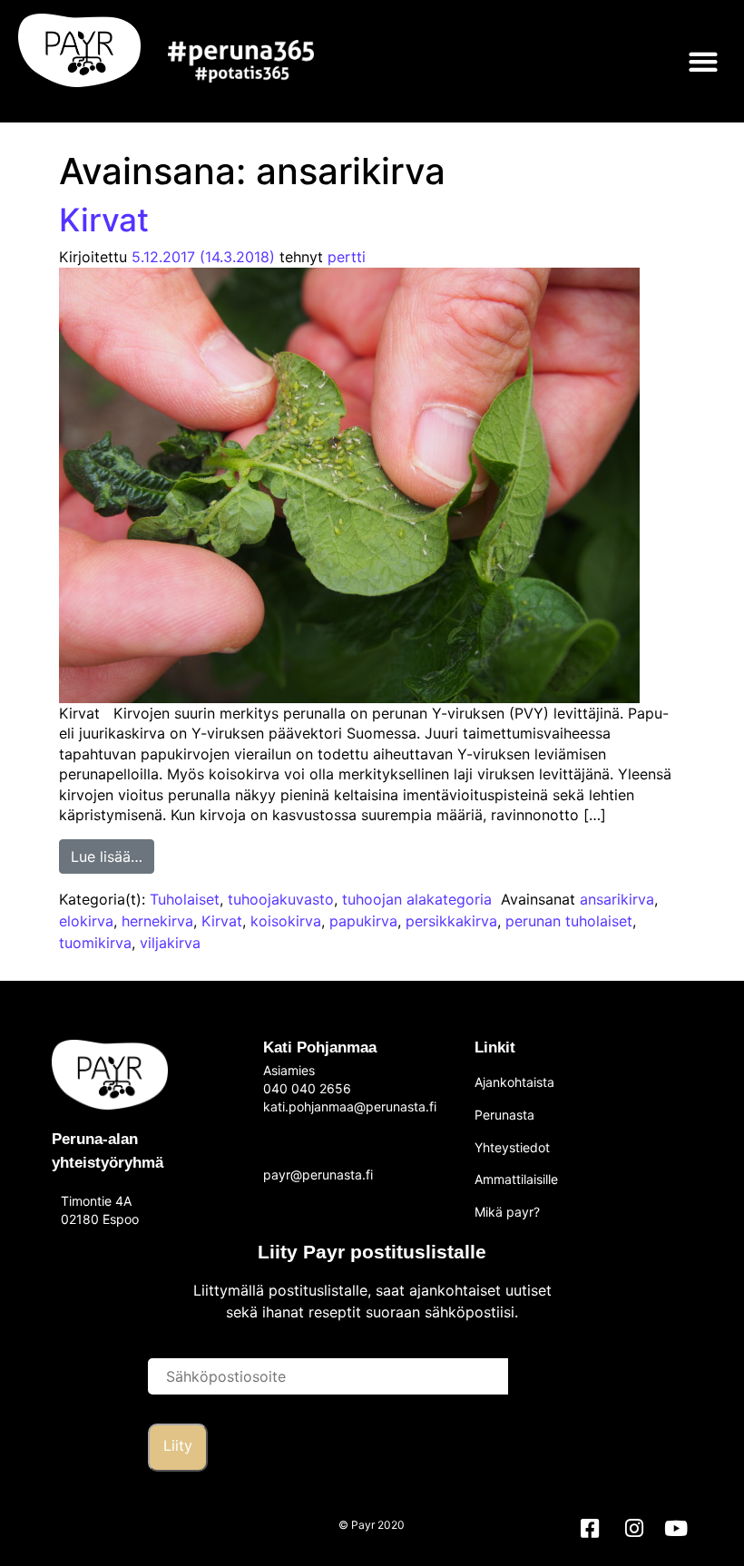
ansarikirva (617, 899)
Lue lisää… (112, 852)
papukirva (363, 921)
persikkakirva (451, 921)
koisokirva (285, 921)
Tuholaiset (185, 899)
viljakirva (170, 943)
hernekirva (157, 921)
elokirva (86, 921)
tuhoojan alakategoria (417, 899)
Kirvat (104, 220)
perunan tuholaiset (568, 921)
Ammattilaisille (516, 1179)
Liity (177, 1445)
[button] (703, 61)
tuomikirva (95, 943)
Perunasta (504, 1114)
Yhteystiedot (512, 1147)
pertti (347, 257)
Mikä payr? (507, 1211)
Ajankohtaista (514, 1082)
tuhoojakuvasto (281, 899)
